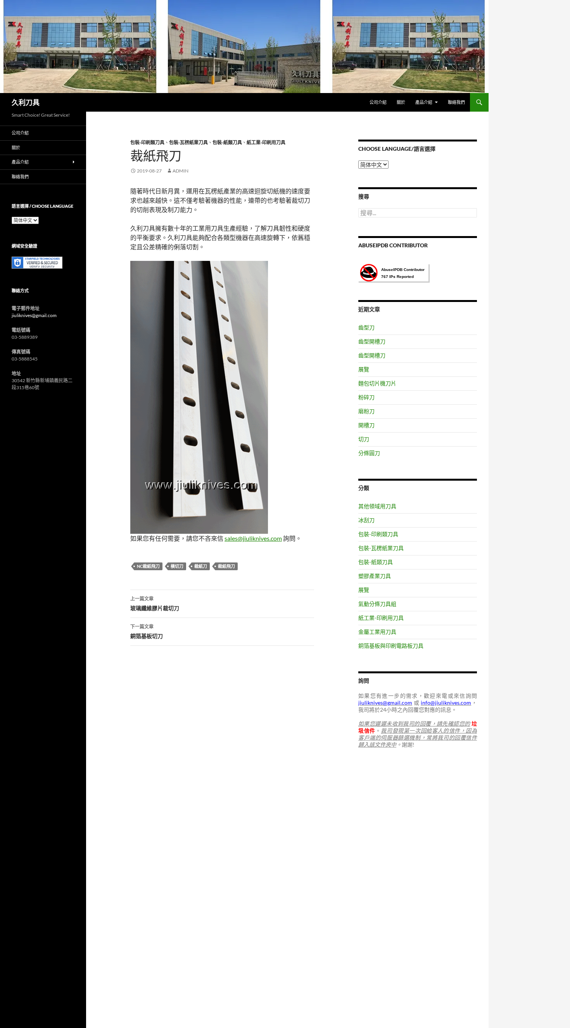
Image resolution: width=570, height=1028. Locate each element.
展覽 (363, 369)
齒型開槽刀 (371, 341)
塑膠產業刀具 (374, 576)
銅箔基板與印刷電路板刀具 (390, 645)
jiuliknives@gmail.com (34, 315)
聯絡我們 (456, 102)
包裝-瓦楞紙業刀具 (188, 142)
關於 (401, 102)
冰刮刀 (366, 520)
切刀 (363, 439)
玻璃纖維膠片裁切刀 (154, 603)
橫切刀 (177, 566)
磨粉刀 (366, 411)
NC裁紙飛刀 (148, 566)
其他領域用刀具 (377, 506)
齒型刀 (366, 327)
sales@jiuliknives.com (253, 538)
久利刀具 (26, 102)
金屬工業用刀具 (377, 631)
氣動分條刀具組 (377, 603)
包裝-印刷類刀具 (147, 142)
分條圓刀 (369, 453)
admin (180, 171)
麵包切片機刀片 (377, 383)
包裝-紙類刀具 (227, 142)
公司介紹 (378, 102)
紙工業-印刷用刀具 (266, 142)
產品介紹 (423, 102)
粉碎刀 (366, 397)
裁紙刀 (200, 566)
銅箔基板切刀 (146, 631)
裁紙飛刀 (226, 566)
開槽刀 (366, 425)
